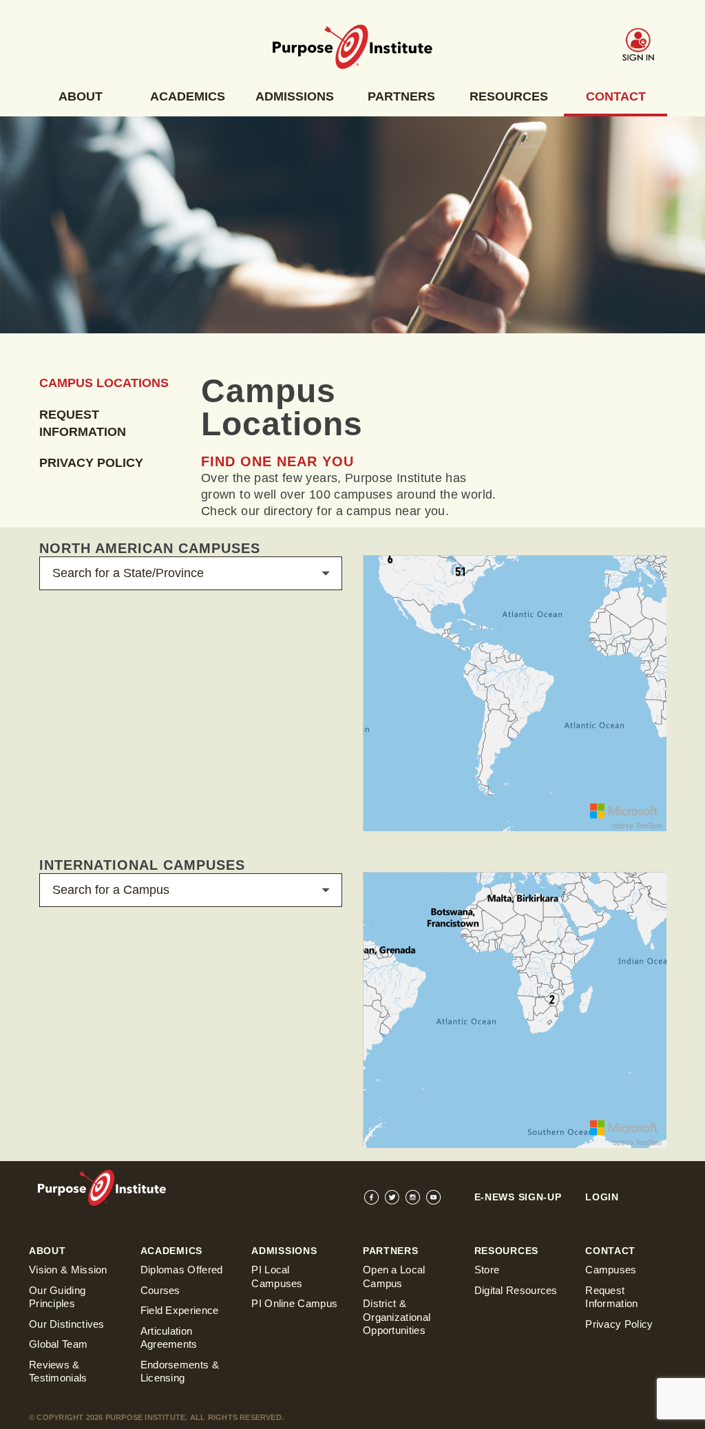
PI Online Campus (294, 1303)
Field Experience (179, 1310)
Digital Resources (516, 1290)
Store (487, 1269)
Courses (160, 1290)
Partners (401, 96)
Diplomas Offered (181, 1269)
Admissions (294, 96)
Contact (616, 96)
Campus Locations (104, 383)
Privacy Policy (91, 463)
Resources (509, 96)
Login (602, 1196)
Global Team (58, 1344)
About (81, 96)
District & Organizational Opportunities (396, 1316)
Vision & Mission (68, 1269)
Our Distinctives (67, 1324)
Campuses (610, 1269)
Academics (187, 96)
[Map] (515, 693)
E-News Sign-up (518, 1196)
